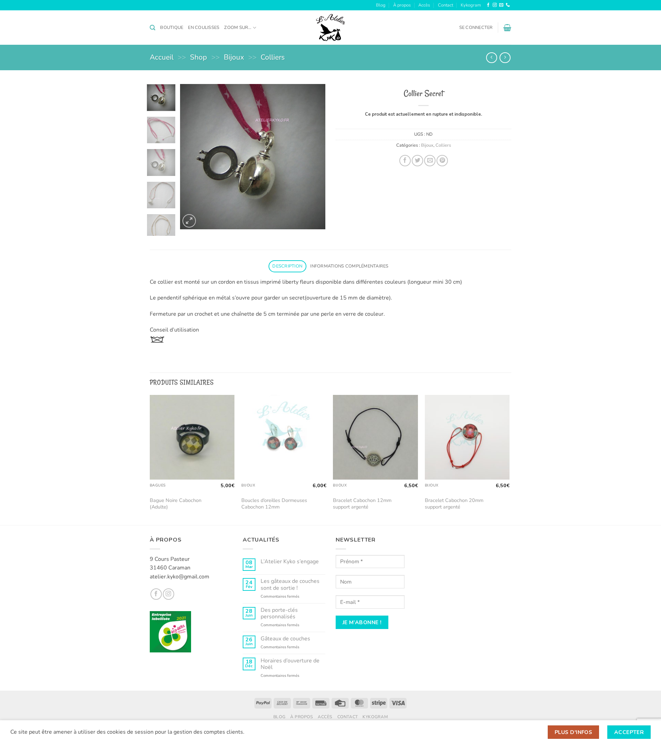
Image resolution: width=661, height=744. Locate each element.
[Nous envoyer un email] (501, 5)
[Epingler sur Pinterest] (442, 160)
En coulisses (203, 27)
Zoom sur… (237, 27)
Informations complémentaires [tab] (349, 266)
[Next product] (491, 57)
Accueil (162, 57)
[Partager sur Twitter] (417, 160)
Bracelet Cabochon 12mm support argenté (362, 503)
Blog (381, 5)
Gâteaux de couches (285, 639)
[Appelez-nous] (508, 5)
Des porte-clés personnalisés (279, 613)
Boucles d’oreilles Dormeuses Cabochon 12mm (274, 503)
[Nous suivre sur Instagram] (495, 5)
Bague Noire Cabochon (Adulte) (175, 503)
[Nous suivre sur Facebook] (488, 5)
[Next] (314, 156)
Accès (424, 5)
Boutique (171, 27)
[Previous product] (505, 57)
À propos (402, 5)
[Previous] (192, 156)
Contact (445, 5)
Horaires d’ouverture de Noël (290, 664)
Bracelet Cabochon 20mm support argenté (454, 503)
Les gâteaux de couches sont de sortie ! (290, 584)
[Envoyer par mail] (430, 160)
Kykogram (471, 5)
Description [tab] (287, 266)
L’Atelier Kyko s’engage (290, 561)
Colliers (273, 57)
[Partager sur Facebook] (405, 160)
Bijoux (234, 57)
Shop (198, 57)
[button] (152, 27)
